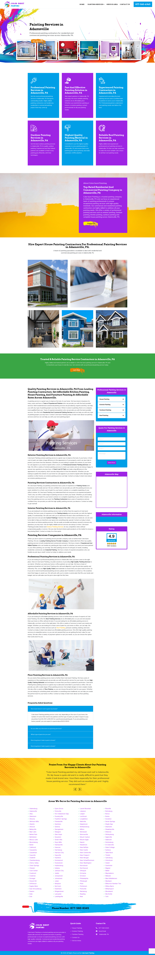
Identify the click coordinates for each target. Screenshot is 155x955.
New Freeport (84, 855)
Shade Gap (109, 824)
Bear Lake (33, 832)
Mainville (83, 821)
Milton (82, 829)
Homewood (59, 860)
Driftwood (33, 883)
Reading (82, 894)
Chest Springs (34, 865)
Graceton (58, 837)
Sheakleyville (109, 829)
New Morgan (84, 858)
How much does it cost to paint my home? (44, 709)
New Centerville (85, 852)
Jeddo (57, 873)
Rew (81, 896)
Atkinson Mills (34, 821)
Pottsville (83, 889)
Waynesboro (109, 873)
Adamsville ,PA (104, 934)
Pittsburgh (83, 881)
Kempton (58, 883)
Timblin (107, 855)
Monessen (83, 832)
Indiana (57, 868)
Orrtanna (83, 873)
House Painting (77, 928)
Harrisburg (58, 850)
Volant (107, 863)
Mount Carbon (85, 837)
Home (82, 4)
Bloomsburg (34, 842)
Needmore (83, 845)
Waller (107, 870)
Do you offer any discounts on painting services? (46, 728)
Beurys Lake (34, 839)
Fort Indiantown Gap (62, 814)
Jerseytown (59, 876)
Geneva (57, 827)
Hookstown (59, 863)
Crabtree (33, 876)
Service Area (112, 4)
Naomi (82, 842)
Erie (31, 896)
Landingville (59, 896)
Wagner (107, 868)
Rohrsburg (108, 811)
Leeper (82, 814)
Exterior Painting (77, 931)
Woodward (109, 891)
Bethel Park (33, 834)
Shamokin (108, 827)
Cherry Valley (34, 863)
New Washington (85, 863)
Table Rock (109, 852)
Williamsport (109, 889)
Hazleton (58, 858)
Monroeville (84, 834)
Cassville (33, 855)
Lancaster (58, 894)
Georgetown (59, 829)
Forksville (58, 811)
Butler (31, 845)
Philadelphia (84, 878)
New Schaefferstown (87, 860)
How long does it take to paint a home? (43, 740)
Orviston (83, 876)
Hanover (58, 847)
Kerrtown (58, 886)
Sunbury (108, 850)
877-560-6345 (142, 4)
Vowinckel (108, 865)
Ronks (107, 816)
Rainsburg (83, 891)
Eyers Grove (59, 808)
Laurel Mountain (85, 808)
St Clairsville (109, 845)
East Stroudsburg (35, 889)
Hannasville (59, 845)
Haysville (58, 855)
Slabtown (108, 839)
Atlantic (32, 824)
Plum (81, 883)
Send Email (102, 931)
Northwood (84, 868)
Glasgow (58, 832)
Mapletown (84, 824)
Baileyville (33, 829)
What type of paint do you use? (41, 734)
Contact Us (125, 4)
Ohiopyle (83, 870)
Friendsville (58, 821)
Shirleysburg (109, 834)
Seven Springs (110, 821)
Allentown (33, 816)
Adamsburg (33, 808)
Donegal (32, 878)
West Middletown (111, 878)
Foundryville (59, 816)
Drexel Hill (33, 881)
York (106, 896)
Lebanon (83, 811)
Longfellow (84, 819)
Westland (108, 881)
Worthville (108, 894)
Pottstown (83, 886)
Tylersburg (108, 858)
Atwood (32, 827)
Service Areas (76, 940)
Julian (57, 881)
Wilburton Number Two (113, 883)
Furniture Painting (77, 934)
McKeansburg (84, 827)
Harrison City (59, 852)
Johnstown (58, 878)
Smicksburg (109, 842)
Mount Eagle (84, 839)
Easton (32, 891)
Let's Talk (76, 370)
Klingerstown (59, 891)
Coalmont (33, 873)
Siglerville (108, 837)
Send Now (111, 462)
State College (110, 847)
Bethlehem (33, 837)
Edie (31, 894)
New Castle (84, 850)
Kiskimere (58, 889)
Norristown (84, 865)
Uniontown (109, 860)
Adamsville (33, 811)
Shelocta (108, 832)
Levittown (83, 816)
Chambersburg (35, 860)
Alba (31, 814)
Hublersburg (59, 865)
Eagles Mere (34, 886)
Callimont (33, 847)
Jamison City (59, 870)
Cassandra (33, 850)
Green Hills (58, 839)
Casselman (33, 852)
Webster (108, 876)
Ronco (107, 814)
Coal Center (34, 870)
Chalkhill (32, 858)
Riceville (108, 808)
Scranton (108, 819)
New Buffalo (84, 847)
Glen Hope (58, 834)
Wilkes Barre (109, 886)
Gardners (58, 824)
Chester (32, 868)
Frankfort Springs (61, 819)
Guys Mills (58, 842)
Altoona (32, 819)
